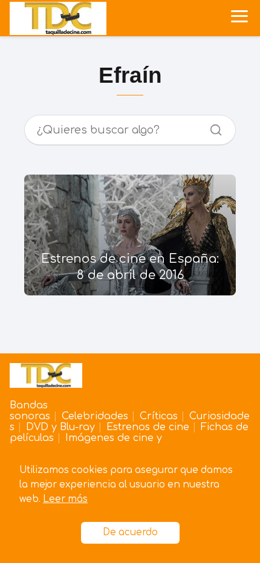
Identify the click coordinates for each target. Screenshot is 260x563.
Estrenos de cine (147, 427)
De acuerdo (130, 532)
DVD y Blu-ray (60, 427)
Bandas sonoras (30, 411)
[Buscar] (212, 127)
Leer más (65, 499)
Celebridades (95, 416)
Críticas (159, 416)
